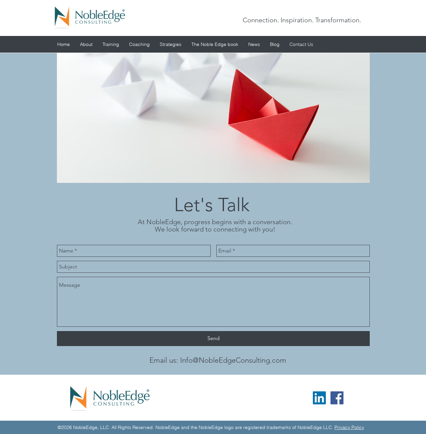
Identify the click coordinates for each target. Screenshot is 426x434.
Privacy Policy (349, 427)
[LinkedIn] (319, 397)
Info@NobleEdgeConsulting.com (233, 360)
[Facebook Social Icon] (336, 397)
